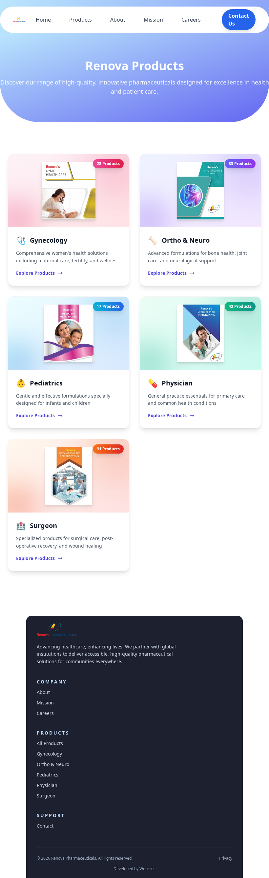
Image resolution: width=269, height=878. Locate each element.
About (117, 19)
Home (43, 19)
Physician (47, 785)
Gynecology (49, 754)
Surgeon (46, 796)
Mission (153, 19)
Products (80, 19)
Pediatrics (47, 775)
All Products (50, 743)
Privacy (225, 858)
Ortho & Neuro (53, 764)
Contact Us (238, 19)
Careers (191, 19)
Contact (45, 826)
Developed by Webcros (134, 868)
